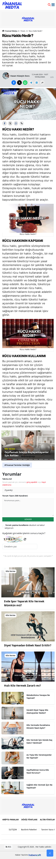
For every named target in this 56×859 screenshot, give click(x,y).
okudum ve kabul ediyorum (25, 526)
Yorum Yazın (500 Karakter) (15, 495)
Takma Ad (7, 479)
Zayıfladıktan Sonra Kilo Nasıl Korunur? (38, 771)
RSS (9, 846)
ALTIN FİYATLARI (48, 819)
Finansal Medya (11, 31)
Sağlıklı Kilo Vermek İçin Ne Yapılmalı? (39, 786)
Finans (23, 31)
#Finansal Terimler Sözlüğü (17, 465)
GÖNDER (28, 519)
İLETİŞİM (13, 829)
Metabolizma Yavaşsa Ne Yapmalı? (38, 696)
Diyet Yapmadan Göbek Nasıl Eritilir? (27, 645)
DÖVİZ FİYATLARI (29, 819)
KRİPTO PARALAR (10, 819)
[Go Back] (50, 853)
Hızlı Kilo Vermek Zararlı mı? (22, 685)
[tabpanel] (28, 445)
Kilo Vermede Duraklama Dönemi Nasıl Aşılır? (38, 726)
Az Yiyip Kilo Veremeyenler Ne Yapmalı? (39, 756)
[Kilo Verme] (28, 582)
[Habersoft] (35, 854)
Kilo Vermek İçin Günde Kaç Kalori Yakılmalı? (39, 741)
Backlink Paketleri (29, 829)
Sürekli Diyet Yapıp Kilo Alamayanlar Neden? (37, 711)
